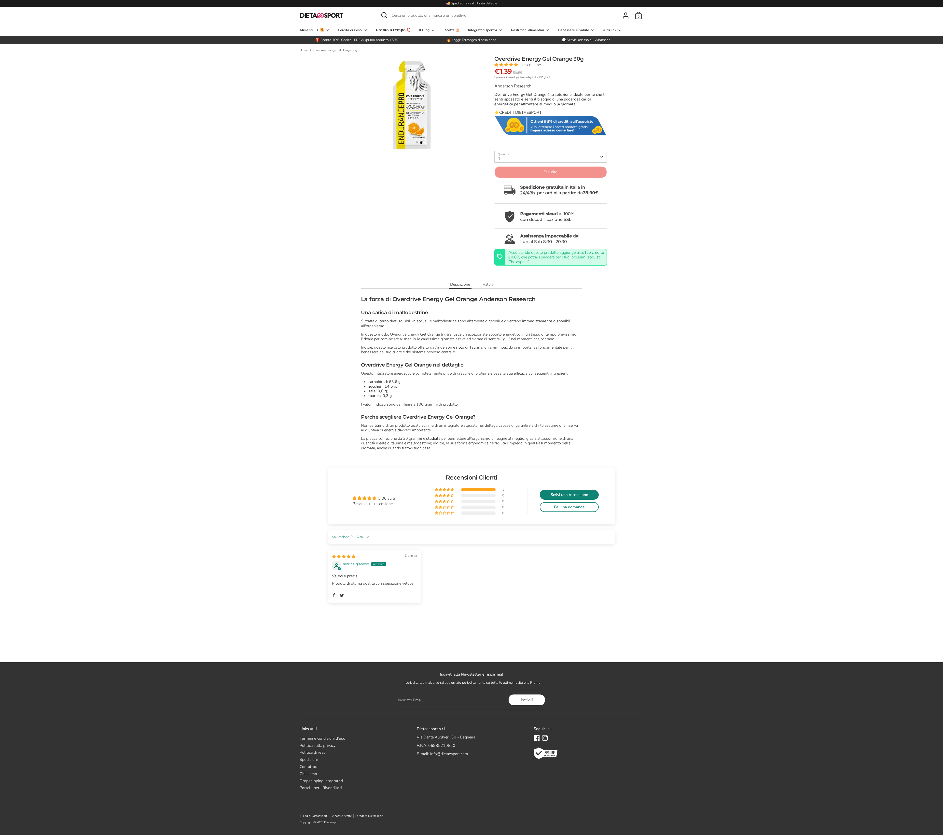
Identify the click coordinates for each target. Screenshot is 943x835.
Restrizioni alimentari (528, 30)
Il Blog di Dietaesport (313, 816)
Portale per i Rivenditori (321, 788)
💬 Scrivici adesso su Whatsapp (586, 40)
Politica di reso (313, 752)
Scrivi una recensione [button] (569, 494)
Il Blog (424, 30)
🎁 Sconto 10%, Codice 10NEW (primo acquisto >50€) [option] (357, 40)
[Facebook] (537, 738)
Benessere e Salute (574, 30)
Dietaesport (331, 822)
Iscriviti (527, 700)
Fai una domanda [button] (569, 507)
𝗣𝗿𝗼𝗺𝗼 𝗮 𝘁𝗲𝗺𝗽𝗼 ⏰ (393, 30)
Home (303, 50)
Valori (488, 284)
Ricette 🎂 (452, 30)
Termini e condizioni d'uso (322, 738)
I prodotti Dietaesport (369, 816)
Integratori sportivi (483, 30)
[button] (506, 65)
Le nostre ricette (341, 816)
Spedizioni (309, 759)
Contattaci (309, 766)
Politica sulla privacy (317, 745)
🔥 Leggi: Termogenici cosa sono (471, 40)
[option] (471, 40)
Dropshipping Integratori (321, 781)
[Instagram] (545, 738)
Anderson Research (512, 86)
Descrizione (460, 284)
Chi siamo (308, 774)
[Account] (626, 15)
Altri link (610, 30)
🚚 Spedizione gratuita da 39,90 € (471, 3)
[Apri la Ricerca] (384, 15)
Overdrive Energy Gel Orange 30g (335, 50)
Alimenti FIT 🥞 (312, 30)
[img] (344, 556)
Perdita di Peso (350, 30)
